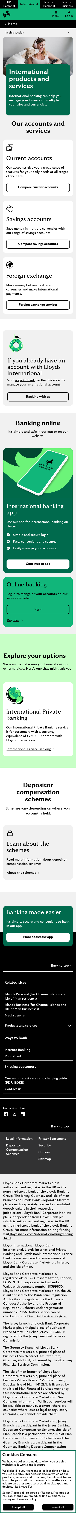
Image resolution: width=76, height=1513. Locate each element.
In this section (14, 32)
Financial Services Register (47, 1316)
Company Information (19, 1401)
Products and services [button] (29, 1026)
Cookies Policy (26, 1499)
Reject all (57, 1507)
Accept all (18, 1507)
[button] (69, 14)
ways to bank (25, 380)
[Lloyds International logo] (6, 14)
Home (12, 24)
